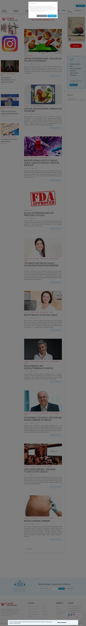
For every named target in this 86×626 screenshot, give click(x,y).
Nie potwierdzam (41, 15)
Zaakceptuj (73, 622)
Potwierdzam (52, 15)
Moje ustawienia (62, 622)
